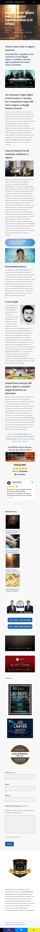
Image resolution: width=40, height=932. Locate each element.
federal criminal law (17, 286)
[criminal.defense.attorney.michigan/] (21, 930)
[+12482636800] (34, 930)
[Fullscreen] (30, 648)
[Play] (9, 648)
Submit (9, 844)
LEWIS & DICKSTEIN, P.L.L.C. (24, 270)
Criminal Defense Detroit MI (22, 32)
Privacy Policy (8, 924)
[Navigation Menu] (34, 2)
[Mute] (27, 648)
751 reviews (23, 471)
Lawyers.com (21, 924)
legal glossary (30, 910)
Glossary (15, 924)
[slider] (18, 648)
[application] (20, 643)
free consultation (17, 429)
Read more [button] (10, 498)
